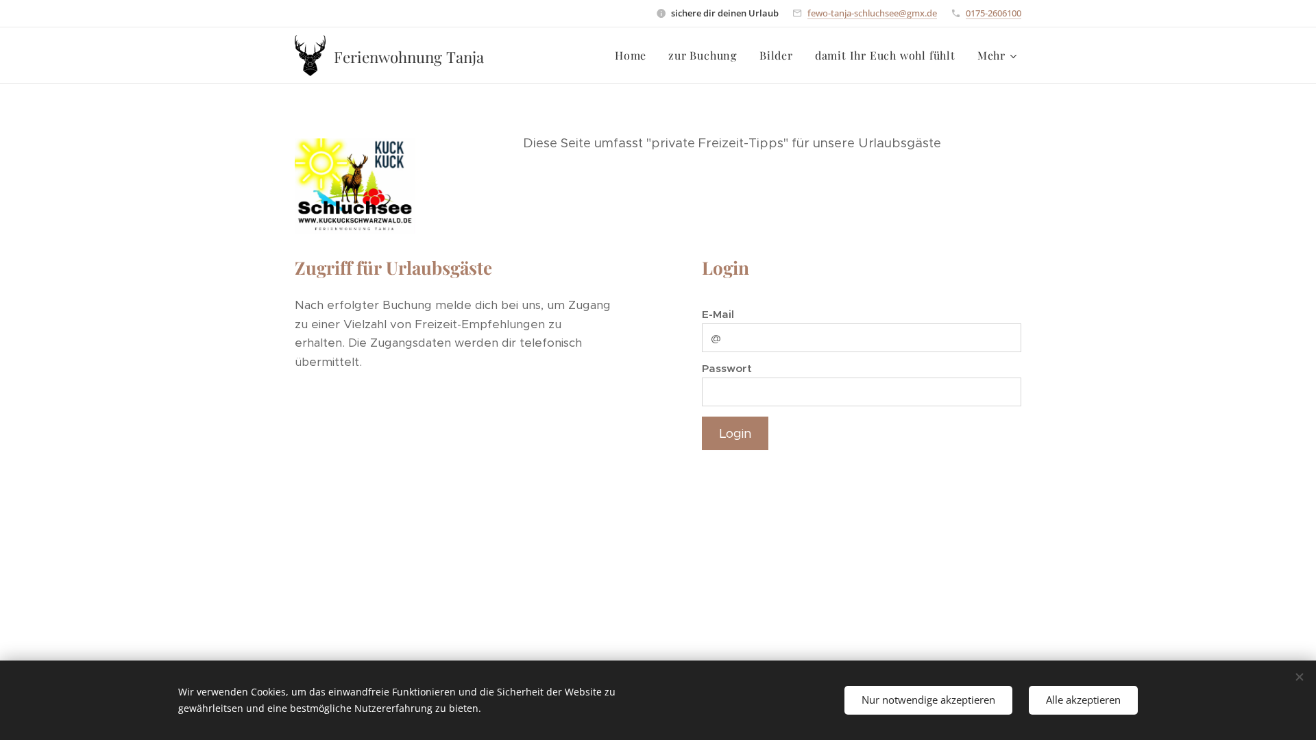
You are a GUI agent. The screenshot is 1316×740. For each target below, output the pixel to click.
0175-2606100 (993, 13)
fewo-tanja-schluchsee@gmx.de (872, 13)
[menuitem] (634, 55)
